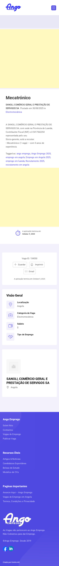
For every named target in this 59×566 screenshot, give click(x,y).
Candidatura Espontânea (14, 463)
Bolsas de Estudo (11, 468)
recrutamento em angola (17, 164)
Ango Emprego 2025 (41, 153)
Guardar (21, 264)
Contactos (8, 430)
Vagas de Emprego (12, 434)
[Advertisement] (29, 58)
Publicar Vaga (9, 438)
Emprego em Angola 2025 (38, 157)
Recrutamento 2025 (35, 161)
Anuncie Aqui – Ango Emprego (17, 492)
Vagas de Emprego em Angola (17, 497)
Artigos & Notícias (11, 459)
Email (31, 271)
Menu (53, 7)
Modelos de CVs (11, 472)
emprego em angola (15, 157)
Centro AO (15, 562)
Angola (20, 306)
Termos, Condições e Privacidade (19, 501)
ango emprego (23, 153)
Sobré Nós (8, 425)
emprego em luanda (15, 161)
